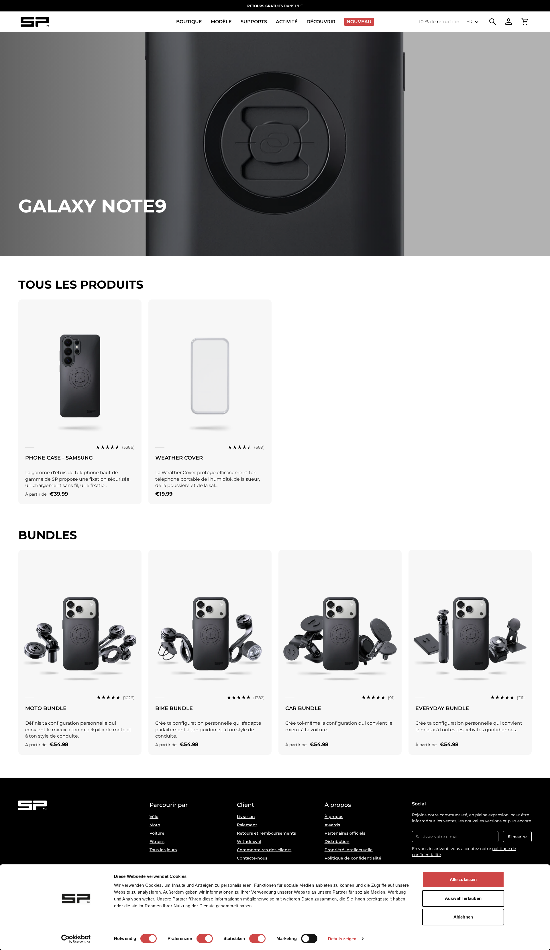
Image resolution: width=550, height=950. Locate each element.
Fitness (157, 841)
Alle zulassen (463, 879)
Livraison (246, 816)
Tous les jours (163, 849)
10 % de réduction (439, 21)
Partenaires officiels (345, 833)
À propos (334, 816)
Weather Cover (179, 458)
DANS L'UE (275, 6)
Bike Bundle (174, 708)
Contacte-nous (252, 858)
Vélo (154, 816)
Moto (155, 824)
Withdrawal (249, 841)
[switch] (205, 938)
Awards (332, 824)
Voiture (157, 833)
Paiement (247, 824)
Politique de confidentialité (353, 858)
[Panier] (525, 22)
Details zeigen (342, 938)
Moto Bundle (45, 708)
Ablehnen (463, 916)
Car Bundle (303, 708)
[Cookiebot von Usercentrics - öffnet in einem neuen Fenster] (76, 939)
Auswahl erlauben (463, 898)
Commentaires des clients (264, 849)
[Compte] (509, 22)
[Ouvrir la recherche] (493, 22)
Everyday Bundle (442, 708)
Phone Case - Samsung (59, 458)
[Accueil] (34, 22)
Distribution (337, 841)
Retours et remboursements (266, 833)
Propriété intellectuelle (349, 849)
